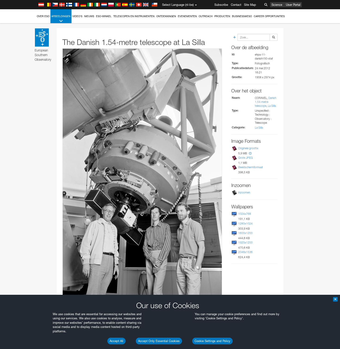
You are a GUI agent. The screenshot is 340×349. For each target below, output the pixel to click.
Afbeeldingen (61, 16)
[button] (250, 153)
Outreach (206, 16)
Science (277, 4)
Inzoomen (244, 192)
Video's (77, 16)
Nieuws (89, 16)
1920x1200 (245, 242)
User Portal (293, 4)
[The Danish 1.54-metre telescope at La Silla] (142, 173)
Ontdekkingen (166, 16)
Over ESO (43, 16)
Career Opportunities (269, 16)
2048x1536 (245, 252)
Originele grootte (248, 148)
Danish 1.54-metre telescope (265, 102)
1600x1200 (245, 233)
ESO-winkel (103, 16)
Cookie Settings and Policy (212, 341)
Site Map (250, 4)
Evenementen (187, 16)
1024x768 (244, 214)
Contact (236, 4)
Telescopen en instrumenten (134, 16)
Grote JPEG (245, 157)
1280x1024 (245, 223)
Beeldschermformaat (250, 167)
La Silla (272, 106)
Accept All (116, 341)
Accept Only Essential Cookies (159, 341)
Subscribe (221, 4)
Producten (222, 16)
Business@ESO (242, 16)
